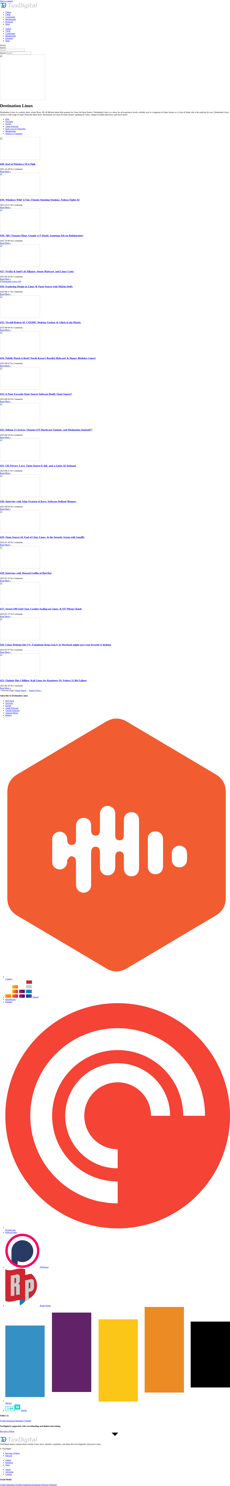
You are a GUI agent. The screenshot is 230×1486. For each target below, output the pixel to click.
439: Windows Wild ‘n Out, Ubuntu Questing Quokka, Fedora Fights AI (39, 199)
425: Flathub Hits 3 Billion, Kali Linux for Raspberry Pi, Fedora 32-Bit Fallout (43, 680)
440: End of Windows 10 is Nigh (17, 164)
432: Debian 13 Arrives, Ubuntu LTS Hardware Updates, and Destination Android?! (46, 429)
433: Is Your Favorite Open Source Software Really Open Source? (36, 394)
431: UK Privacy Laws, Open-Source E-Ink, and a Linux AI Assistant (38, 465)
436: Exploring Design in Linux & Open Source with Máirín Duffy (36, 286)
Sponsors (9, 22)
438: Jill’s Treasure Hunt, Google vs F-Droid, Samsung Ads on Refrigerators (41, 235)
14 (32, 690)
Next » (39, 690)
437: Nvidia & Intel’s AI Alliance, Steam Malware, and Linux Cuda (37, 271)
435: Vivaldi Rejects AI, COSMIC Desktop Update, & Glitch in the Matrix (40, 322)
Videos (8, 12)
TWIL (8, 14)
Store (7, 24)
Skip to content (6, 1)
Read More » (5, 171)
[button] (115, 1444)
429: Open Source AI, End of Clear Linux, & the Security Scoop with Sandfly (42, 537)
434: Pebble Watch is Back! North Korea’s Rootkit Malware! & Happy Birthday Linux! (48, 358)
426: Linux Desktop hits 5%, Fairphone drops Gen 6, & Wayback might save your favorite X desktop (55, 644)
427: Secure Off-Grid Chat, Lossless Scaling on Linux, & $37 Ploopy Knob (41, 608)
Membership (10, 19)
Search (3, 45)
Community (10, 17)
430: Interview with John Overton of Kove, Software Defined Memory (38, 501)
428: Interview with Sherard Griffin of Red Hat (26, 573)
